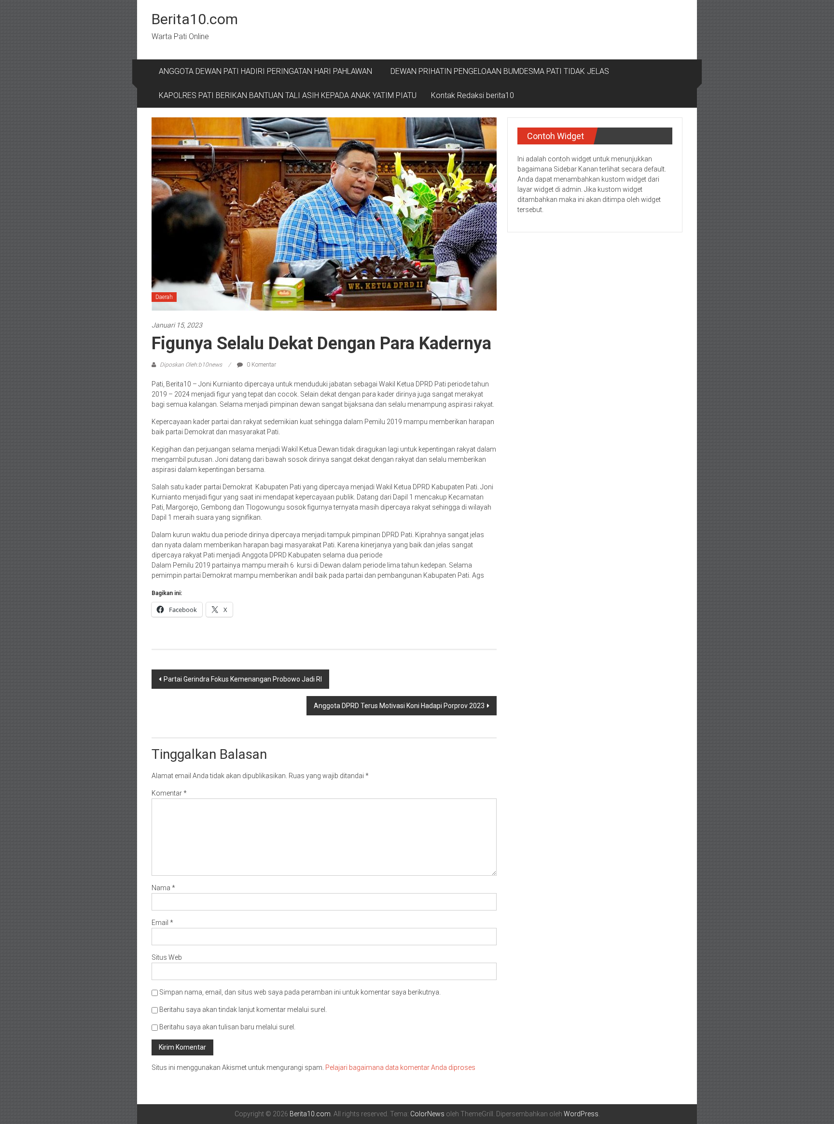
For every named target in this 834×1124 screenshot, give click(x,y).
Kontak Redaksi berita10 (472, 95)
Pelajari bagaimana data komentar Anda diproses (400, 1067)
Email (162, 922)
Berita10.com (195, 19)
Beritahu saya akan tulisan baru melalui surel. (227, 1027)
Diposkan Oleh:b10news (190, 364)
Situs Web (167, 957)
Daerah (164, 297)
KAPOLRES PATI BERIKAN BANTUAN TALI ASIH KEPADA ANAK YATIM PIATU (288, 95)
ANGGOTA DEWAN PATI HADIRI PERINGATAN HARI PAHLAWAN (267, 71)
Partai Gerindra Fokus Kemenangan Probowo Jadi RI (243, 679)
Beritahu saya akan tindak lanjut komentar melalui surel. (243, 1009)
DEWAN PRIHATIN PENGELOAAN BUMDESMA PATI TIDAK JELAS (499, 71)
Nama (163, 888)
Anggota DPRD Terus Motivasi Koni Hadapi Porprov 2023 (399, 706)
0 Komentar (260, 364)
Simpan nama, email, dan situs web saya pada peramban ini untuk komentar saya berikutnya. (300, 992)
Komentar (169, 793)
